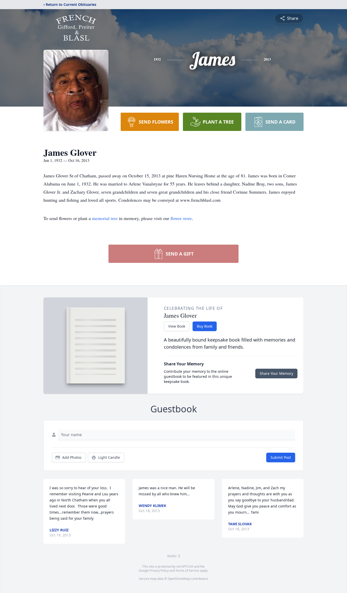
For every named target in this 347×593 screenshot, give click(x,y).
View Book (176, 326)
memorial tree (105, 218)
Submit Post (281, 457)
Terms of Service (187, 570)
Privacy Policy (159, 570)
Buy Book (204, 326)
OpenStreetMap (179, 579)
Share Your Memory (276, 373)
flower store (181, 218)
